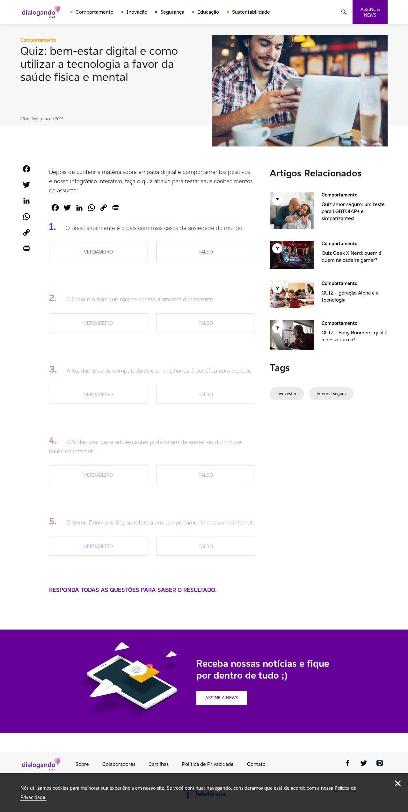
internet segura (331, 393)
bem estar (286, 393)
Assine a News (221, 698)
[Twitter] (363, 764)
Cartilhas (159, 764)
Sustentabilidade (251, 12)
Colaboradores (118, 764)
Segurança (172, 12)
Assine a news (370, 12)
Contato (256, 764)
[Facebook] (348, 764)
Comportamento (94, 12)
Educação (208, 12)
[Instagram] (379, 764)
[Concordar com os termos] (398, 783)
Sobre (82, 764)
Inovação (137, 12)
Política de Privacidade (208, 764)
